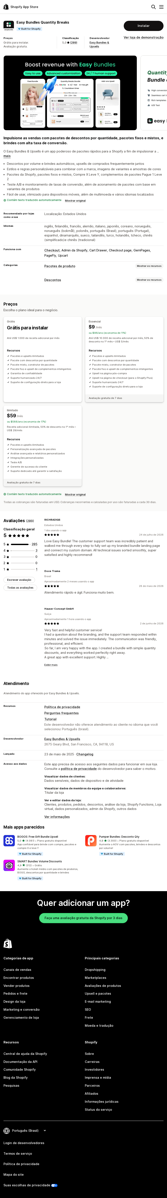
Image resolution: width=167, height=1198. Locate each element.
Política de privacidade (62, 707)
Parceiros (92, 1085)
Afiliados (91, 1093)
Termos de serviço (17, 1153)
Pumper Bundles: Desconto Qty (119, 836)
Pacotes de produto (59, 266)
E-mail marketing (98, 1001)
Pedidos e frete (15, 993)
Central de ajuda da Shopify (25, 1054)
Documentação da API (20, 1062)
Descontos (52, 280)
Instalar (144, 26)
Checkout (52, 250)
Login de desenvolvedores (23, 1143)
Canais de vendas (17, 969)
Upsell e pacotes (98, 993)
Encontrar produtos (18, 977)
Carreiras (92, 1062)
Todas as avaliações (20, 587)
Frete (89, 1017)
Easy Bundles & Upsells (62, 739)
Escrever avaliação (19, 579)
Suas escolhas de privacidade (26, 1185)
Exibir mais (51, 664)
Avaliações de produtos (103, 986)
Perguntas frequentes (61, 713)
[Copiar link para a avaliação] (63, 520)
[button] (42, 845)
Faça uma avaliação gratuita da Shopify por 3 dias (83, 918)
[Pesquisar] (153, 7)
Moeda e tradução (99, 1025)
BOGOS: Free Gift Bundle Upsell (37, 836)
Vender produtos (16, 986)
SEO (88, 1009)
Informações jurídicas (102, 1101)
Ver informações (57, 817)
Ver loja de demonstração (144, 37)
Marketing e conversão (21, 1009)
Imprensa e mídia (98, 1077)
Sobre (89, 1054)
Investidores (94, 1069)
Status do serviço (98, 1109)
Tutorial (50, 719)
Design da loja (14, 1001)
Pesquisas (11, 1085)
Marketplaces (95, 977)
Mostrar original (75, 200)
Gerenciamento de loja (21, 1017)
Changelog (84, 754)
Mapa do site (13, 1174)
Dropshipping (95, 969)
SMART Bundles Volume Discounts (39, 861)
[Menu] (161, 7)
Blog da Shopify (15, 1077)
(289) (73, 42)
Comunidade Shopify (19, 1069)
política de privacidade (79, 769)
